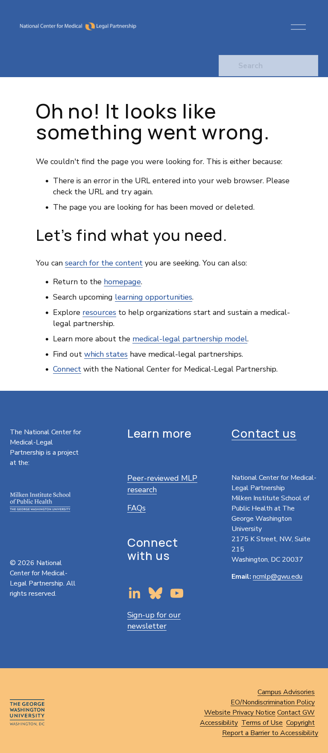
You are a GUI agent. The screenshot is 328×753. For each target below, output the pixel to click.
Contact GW (296, 712)
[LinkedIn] (134, 593)
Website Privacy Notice (239, 712)
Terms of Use (262, 722)
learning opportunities (153, 297)
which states (106, 354)
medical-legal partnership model (189, 339)
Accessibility (219, 722)
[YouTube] (177, 593)
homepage (122, 282)
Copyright (300, 722)
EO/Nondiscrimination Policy (273, 702)
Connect (67, 369)
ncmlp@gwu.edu (277, 576)
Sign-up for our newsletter (154, 621)
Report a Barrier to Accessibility (270, 733)
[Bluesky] (155, 593)
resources (99, 312)
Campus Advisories (286, 692)
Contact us (263, 433)
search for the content (104, 263)
